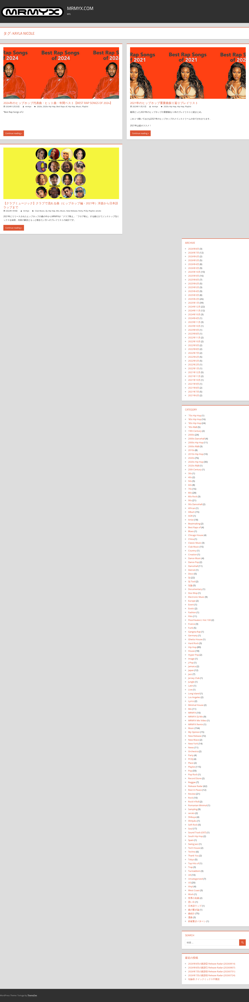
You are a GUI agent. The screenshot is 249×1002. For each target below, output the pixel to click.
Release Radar (195, 786)
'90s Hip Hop (194, 423)
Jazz (190, 674)
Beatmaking (194, 523)
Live (190, 689)
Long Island (194, 693)
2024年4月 (193, 318)
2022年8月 (193, 349)
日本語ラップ (194, 905)
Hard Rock (193, 643)
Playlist (85, 106)
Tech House (194, 847)
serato (98, 211)
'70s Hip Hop (194, 415)
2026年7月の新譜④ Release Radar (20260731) (211, 971)
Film (190, 616)
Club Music (40, 211)
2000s (191, 434)
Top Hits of (193, 863)
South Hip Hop (195, 836)
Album (191, 511)
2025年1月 (193, 302)
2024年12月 (194, 306)
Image (191, 658)
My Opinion (194, 732)
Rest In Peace (195, 789)
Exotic (191, 608)
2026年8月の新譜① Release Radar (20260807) (211, 967)
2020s (39, 106)
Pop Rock (193, 774)
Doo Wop (193, 593)
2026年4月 (193, 264)
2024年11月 (194, 310)
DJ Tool (191, 581)
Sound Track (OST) (197, 832)
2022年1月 (193, 368)
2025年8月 (193, 279)
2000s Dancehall (196, 438)
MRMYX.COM (80, 8)
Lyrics (191, 701)
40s (190, 477)
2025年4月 (193, 291)
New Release (71, 211)
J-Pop (190, 662)
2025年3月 (193, 295)
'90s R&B (192, 427)
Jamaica (192, 666)
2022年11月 (194, 337)
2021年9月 (193, 383)
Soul (190, 828)
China (191, 539)
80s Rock (192, 496)
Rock (190, 797)
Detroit (191, 569)
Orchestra (193, 751)
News (191, 747)
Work (191, 894)
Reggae (192, 782)
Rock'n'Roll (193, 801)
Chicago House (195, 535)
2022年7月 (193, 352)
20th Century (195, 469)
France (191, 623)
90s (190, 500)
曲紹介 (191, 913)
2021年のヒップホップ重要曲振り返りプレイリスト (164, 103)
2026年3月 (193, 268)
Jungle (191, 681)
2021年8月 (193, 387)
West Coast (194, 890)
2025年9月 (193, 275)
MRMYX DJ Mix (195, 716)
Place (190, 762)
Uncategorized (195, 878)
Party (80, 211)
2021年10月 (194, 379)
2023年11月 (194, 322)
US (189, 882)
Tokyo (191, 859)
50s (190, 481)
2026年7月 (193, 252)
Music (78, 106)
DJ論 (190, 585)
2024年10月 (194, 314)
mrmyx (28, 106)
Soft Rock (193, 824)
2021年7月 (193, 391)
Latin (190, 685)
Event (191, 604)
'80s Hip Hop (194, 419)
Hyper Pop (193, 654)
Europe (191, 600)
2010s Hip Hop (195, 454)
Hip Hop (71, 106)
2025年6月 (193, 283)
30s (190, 473)
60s (190, 484)
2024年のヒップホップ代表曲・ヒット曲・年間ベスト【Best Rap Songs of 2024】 (58, 103)
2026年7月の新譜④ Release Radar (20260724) (211, 975)
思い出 (191, 901)
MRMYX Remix (195, 724)
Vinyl (190, 886)
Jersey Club (194, 678)
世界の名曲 (193, 897)
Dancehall (193, 566)
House (191, 650)
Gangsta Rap (194, 631)
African (191, 508)
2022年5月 (193, 360)
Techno (192, 851)
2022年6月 (193, 356)
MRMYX (192, 712)
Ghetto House (195, 639)
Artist (191, 519)
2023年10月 (194, 325)
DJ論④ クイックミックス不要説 (204, 979)
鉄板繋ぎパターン (197, 921)
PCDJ (86, 211)
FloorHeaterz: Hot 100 (199, 620)
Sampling (192, 809)
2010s (191, 450)
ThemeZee (32, 995)
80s (190, 492)
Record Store (194, 778)
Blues (191, 531)
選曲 (190, 917)
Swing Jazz (193, 844)
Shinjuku (192, 820)
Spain (191, 840)
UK (189, 874)
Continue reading (13, 133)
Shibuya (192, 817)
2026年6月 (193, 256)
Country (192, 550)
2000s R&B (193, 446)
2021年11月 (194, 376)
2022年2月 (193, 364)
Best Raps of (61, 106)
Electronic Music (196, 596)
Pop (190, 770)
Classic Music (194, 542)
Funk (190, 627)
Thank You (193, 855)
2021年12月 (194, 372)
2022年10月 (194, 341)
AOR (190, 515)
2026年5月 (193, 260)
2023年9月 (193, 329)
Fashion (192, 612)
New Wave (193, 739)
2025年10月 (194, 271)
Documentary (195, 589)
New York (193, 743)
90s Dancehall (195, 504)
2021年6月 (193, 395)
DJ (46, 211)
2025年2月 (193, 298)
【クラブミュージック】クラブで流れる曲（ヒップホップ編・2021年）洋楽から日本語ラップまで (60, 205)
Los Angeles (194, 697)
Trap (190, 867)
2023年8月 (193, 333)
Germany (193, 635)
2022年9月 (193, 345)
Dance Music (194, 558)
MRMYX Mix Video (197, 720)
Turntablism (194, 870)
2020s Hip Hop (49, 106)
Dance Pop (193, 562)
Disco (191, 573)
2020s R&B (193, 465)
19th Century (195, 430)
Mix (57, 211)
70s (190, 488)
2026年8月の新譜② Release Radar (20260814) (211, 963)
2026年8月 (193, 248)
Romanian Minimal (197, 805)
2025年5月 (193, 287)
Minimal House (195, 705)
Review (192, 793)
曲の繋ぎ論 (193, 909)
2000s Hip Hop (195, 442)
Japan (191, 670)
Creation (192, 554)
